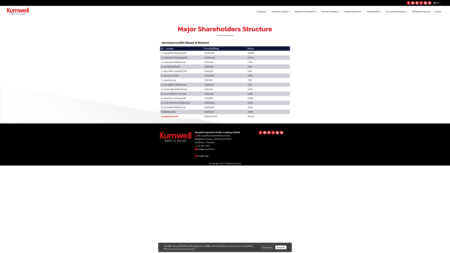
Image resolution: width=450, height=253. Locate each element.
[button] (437, 3)
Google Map (202, 155)
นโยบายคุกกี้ (191, 249)
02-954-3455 (203, 145)
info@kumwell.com (206, 149)
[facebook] (408, 3)
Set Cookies (267, 247)
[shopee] (425, 3)
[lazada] (429, 3)
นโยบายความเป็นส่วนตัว (175, 249)
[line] (417, 3)
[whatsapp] (421, 3)
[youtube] (413, 3)
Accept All (281, 247)
